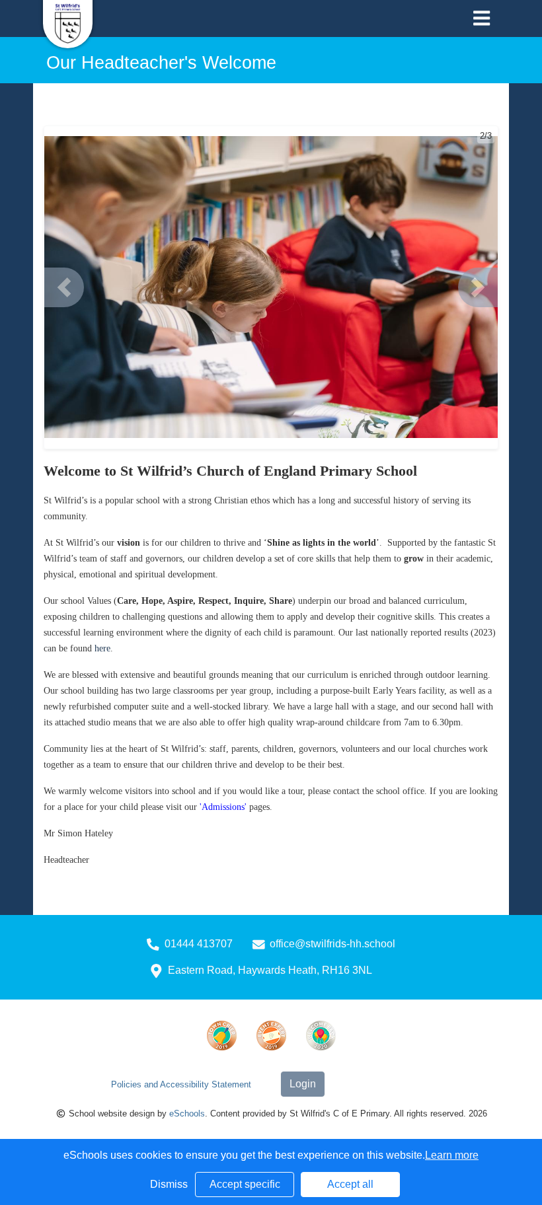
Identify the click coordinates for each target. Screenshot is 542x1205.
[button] (64, 287)
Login (303, 1083)
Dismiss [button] (169, 1184)
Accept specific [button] (245, 1184)
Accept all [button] (350, 1184)
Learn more (452, 1155)
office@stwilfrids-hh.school (332, 943)
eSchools (187, 1113)
